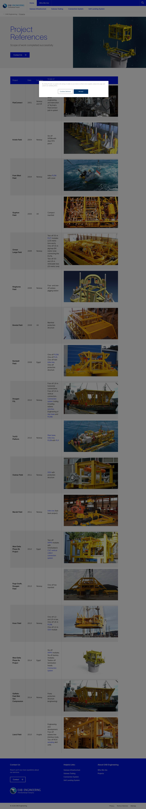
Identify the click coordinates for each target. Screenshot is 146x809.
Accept (81, 91)
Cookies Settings (65, 91)
